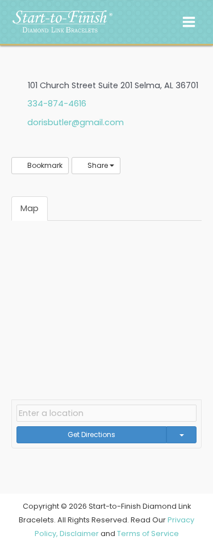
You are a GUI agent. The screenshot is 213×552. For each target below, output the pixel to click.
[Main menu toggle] (189, 22)
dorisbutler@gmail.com (75, 122)
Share (98, 165)
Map (29, 208)
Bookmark (44, 165)
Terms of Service (148, 533)
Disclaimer (79, 533)
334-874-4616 (56, 103)
